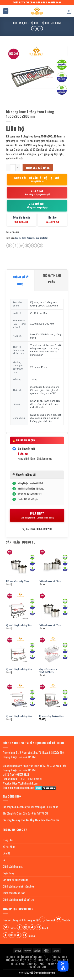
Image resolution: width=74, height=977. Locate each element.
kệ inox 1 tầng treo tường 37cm (19, 625)
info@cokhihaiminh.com (21, 788)
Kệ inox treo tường (51, 23)
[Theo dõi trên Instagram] (26, 927)
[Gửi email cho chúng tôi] (38, 927)
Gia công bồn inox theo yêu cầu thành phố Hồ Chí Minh (30, 807)
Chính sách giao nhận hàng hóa (18, 886)
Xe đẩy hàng (56, 964)
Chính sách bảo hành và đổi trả (18, 899)
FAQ (4, 860)
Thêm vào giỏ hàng (38, 168)
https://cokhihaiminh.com (25, 783)
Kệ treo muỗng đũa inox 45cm (51, 716)
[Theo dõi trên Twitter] (6, 927)
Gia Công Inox (37, 967)
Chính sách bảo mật (13, 866)
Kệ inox (34, 23)
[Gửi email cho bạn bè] (28, 245)
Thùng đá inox (58, 957)
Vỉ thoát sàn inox (56, 960)
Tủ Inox (10, 957)
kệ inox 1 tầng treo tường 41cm (19, 669)
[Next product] (33, 28)
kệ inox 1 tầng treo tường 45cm (19, 716)
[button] (5, 11)
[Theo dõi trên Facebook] (42, 919)
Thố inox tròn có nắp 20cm (17, 581)
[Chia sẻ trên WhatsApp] (9, 245)
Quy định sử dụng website (15, 880)
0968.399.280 (35, 779)
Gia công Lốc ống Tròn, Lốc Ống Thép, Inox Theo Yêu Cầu (31, 820)
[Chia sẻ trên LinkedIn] (40, 245)
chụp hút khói (36, 964)
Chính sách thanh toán (14, 893)
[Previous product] (40, 28)
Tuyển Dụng (8, 873)
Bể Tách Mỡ (17, 964)
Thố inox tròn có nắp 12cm (50, 625)
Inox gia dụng (20, 23)
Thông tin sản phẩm (52, 278)
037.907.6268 (18, 779)
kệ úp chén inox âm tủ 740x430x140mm (48, 671)
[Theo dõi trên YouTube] (58, 919)
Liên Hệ (6, 853)
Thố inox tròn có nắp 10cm (50, 581)
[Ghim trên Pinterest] (34, 245)
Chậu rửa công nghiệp (31, 957)
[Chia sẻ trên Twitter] (21, 245)
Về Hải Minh (9, 847)
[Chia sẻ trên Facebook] (15, 245)
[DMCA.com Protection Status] (45, 788)
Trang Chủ (8, 840)
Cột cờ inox (35, 960)
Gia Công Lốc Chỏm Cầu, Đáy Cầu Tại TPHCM (25, 813)
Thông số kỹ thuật (21, 280)
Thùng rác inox (16, 960)
